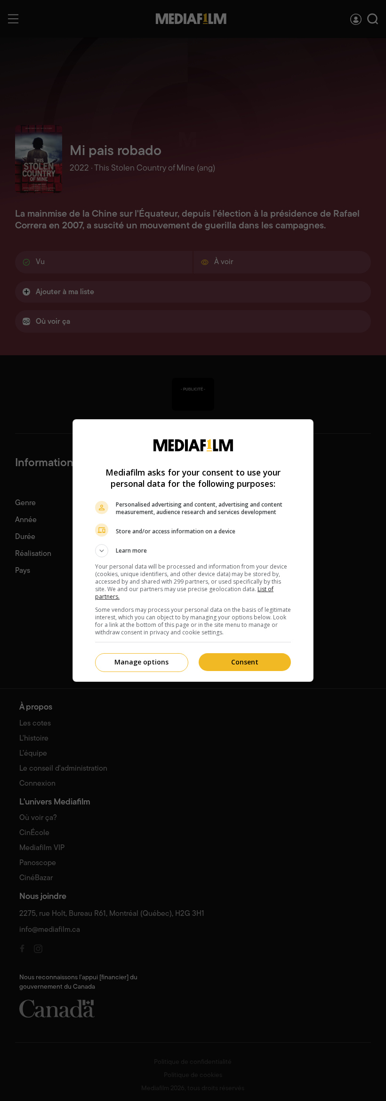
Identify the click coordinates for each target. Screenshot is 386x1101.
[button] (193, 550)
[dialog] (193, 550)
